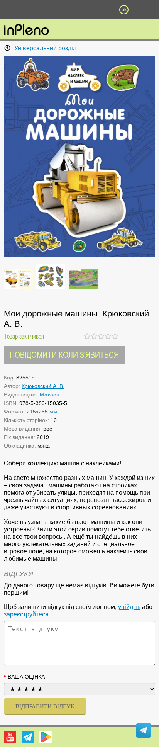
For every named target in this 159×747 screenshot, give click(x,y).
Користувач (79, 9)
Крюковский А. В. (43, 386)
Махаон (49, 394)
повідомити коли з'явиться (64, 355)
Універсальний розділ (45, 48)
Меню (35, 9)
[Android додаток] (45, 737)
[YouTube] (10, 737)
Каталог (12, 9)
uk (124, 9)
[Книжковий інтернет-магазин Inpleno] (26, 30)
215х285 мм (42, 411)
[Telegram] (28, 737)
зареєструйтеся (26, 614)
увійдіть (129, 607)
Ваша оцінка (26, 677)
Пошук (57, 9)
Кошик (102, 9)
